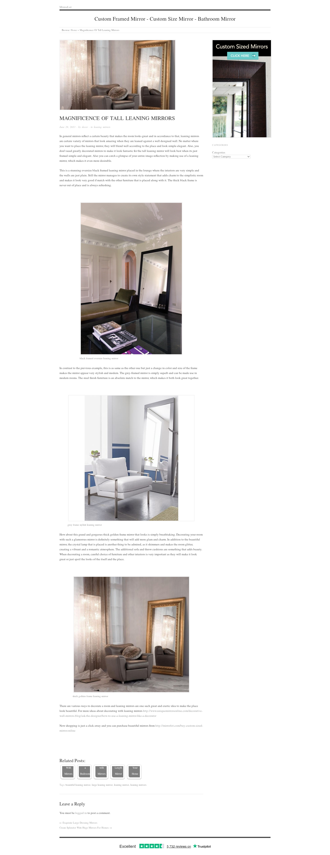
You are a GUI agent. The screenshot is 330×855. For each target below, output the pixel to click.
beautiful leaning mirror (78, 784)
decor (85, 127)
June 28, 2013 (67, 127)
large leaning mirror (102, 784)
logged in (81, 813)
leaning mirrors (102, 127)
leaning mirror (121, 784)
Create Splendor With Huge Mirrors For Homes (84, 827)
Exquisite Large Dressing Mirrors (80, 822)
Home (74, 30)
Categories (218, 152)
